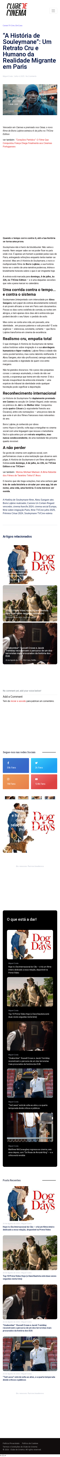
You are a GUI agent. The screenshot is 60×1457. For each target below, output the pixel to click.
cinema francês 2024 (23, 506)
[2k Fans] (36, 763)
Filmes (33, 580)
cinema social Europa (45, 506)
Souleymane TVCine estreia (38, 513)
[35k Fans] (8, 763)
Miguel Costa (39, 840)
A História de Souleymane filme (18, 500)
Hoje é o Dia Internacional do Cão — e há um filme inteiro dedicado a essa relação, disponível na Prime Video (28, 573)
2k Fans (39, 767)
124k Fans (40, 784)
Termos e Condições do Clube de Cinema (20, 1447)
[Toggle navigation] (53, 11)
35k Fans (11, 767)
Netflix (33, 660)
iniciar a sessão (18, 701)
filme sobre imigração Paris (16, 510)
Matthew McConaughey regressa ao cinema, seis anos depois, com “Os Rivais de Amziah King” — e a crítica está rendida (30, 1152)
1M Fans (11, 784)
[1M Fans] (8, 779)
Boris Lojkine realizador (14, 503)
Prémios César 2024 (13, 513)
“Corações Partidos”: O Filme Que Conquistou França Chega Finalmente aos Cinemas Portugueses (27, 143)
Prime (39, 580)
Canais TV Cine (9, 26)
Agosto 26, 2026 (22, 840)
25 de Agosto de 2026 (11, 1374)
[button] (6, 824)
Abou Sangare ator (44, 500)
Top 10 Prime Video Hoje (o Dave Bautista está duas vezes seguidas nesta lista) (27, 612)
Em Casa (18, 26)
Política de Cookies (30, 1443)
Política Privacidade (11, 1443)
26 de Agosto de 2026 (14, 580)
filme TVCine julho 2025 (43, 510)
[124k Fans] (36, 779)
